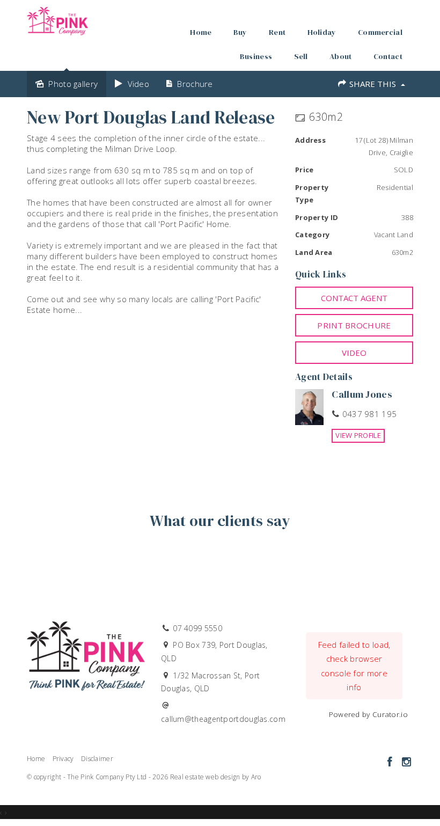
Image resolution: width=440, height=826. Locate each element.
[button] (354, 325)
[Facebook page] (391, 762)
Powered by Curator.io (368, 714)
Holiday (321, 32)
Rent (277, 32)
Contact (387, 56)
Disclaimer (97, 758)
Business (256, 56)
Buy (240, 32)
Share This (372, 83)
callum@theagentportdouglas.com (223, 719)
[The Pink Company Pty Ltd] (57, 18)
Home (200, 32)
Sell (301, 56)
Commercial (380, 32)
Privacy (63, 758)
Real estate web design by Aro (215, 776)
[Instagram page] (406, 762)
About (340, 56)
